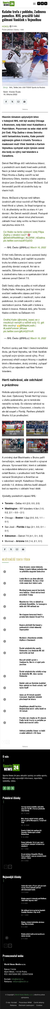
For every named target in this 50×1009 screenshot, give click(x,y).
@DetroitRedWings (13, 237)
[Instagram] (42, 3)
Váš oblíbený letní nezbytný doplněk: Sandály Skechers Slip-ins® (33, 911)
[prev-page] (3, 742)
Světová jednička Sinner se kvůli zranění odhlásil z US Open (32, 731)
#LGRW (30, 237)
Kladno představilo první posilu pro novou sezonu (33, 935)
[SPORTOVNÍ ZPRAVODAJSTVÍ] (9, 3)
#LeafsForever (11, 328)
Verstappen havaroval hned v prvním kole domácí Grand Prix (31, 615)
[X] (45, 3)
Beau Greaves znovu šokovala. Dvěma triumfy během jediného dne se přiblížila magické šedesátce (33, 569)
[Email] (18, 101)
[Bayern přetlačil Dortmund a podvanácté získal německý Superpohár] (10, 627)
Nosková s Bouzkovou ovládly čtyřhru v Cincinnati (30, 638)
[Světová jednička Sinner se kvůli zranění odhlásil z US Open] (10, 732)
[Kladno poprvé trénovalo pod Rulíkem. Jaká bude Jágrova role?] (11, 900)
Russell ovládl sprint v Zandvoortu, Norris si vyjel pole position (32, 662)
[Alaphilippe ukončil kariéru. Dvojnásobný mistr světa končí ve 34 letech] (10, 709)
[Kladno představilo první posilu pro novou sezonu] (11, 936)
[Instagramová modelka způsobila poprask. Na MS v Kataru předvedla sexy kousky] (11, 809)
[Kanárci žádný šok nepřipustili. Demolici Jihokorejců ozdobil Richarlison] (11, 833)
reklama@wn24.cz (20, 981)
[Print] (24, 101)
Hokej (5, 26)
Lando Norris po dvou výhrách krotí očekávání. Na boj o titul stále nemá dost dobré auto (31, 580)
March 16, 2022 (38, 247)
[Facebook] (38, 3)
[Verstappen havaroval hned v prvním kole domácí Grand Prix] (10, 616)
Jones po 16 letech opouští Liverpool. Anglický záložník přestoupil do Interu (30, 697)
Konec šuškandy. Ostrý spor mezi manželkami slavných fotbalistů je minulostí (32, 844)
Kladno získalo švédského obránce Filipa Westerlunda (32, 923)
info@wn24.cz (17, 979)
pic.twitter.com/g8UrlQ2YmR (18, 331)
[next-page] (8, 742)
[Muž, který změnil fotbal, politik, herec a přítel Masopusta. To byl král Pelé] (11, 821)
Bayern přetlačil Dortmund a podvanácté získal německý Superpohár (30, 627)
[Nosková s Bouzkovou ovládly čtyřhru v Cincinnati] (10, 639)
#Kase (23, 328)
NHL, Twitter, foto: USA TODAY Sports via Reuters (27, 87)
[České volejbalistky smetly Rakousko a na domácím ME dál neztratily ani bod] (10, 651)
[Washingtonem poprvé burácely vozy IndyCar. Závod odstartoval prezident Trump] (10, 593)
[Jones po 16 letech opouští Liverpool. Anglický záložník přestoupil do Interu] (10, 697)
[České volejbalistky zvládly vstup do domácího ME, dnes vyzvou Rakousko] (10, 674)
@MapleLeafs (27, 325)
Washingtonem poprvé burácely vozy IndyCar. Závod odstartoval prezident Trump (32, 592)
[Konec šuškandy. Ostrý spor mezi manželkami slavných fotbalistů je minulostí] (11, 845)
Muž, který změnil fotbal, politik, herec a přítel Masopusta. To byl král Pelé (33, 820)
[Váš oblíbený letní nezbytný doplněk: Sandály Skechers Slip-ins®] (11, 912)
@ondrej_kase (26, 319)
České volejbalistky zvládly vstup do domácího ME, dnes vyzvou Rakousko (32, 673)
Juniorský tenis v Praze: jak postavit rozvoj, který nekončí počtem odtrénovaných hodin (33, 887)
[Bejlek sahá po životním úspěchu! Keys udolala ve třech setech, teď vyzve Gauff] (10, 686)
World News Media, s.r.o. (24, 994)
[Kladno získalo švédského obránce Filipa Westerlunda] (11, 924)
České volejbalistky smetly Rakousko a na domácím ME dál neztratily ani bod (31, 650)
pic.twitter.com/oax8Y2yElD (17, 240)
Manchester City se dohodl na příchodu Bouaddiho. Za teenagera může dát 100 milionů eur (33, 604)
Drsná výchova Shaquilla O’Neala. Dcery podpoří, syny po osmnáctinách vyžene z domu (33, 856)
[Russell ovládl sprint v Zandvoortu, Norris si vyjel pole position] (10, 662)
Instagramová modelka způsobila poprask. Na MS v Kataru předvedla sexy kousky (33, 809)
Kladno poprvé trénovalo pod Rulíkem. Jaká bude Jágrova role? (34, 899)
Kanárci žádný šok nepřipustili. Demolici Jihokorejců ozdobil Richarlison (31, 832)
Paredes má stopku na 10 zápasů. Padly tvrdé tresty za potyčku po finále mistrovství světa (32, 720)
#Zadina (40, 237)
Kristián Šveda (15, 92)
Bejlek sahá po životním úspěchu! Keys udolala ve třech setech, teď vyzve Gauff (33, 685)
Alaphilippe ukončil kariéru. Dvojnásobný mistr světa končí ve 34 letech (32, 708)
